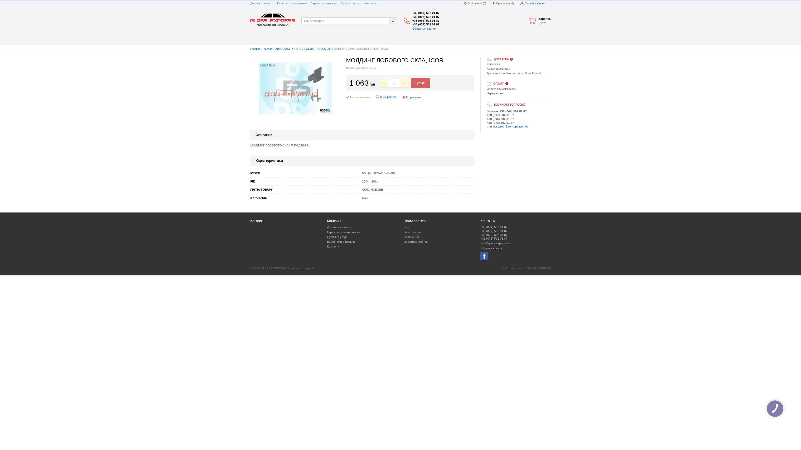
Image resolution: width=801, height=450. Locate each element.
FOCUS (309, 49)
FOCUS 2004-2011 (328, 49)
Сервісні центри (350, 3)
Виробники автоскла (323, 3)
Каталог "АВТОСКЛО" (277, 49)
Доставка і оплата (261, 3)
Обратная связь (491, 248)
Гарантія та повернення (292, 3)
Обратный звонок (424, 28)
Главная (255, 49)
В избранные (388, 97)
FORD (297, 49)
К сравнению (414, 97)
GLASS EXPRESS (539, 268)
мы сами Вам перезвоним (510, 126)
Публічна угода (337, 237)
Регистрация (412, 232)
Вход (407, 227)
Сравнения (411, 237)
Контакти (370, 3)
